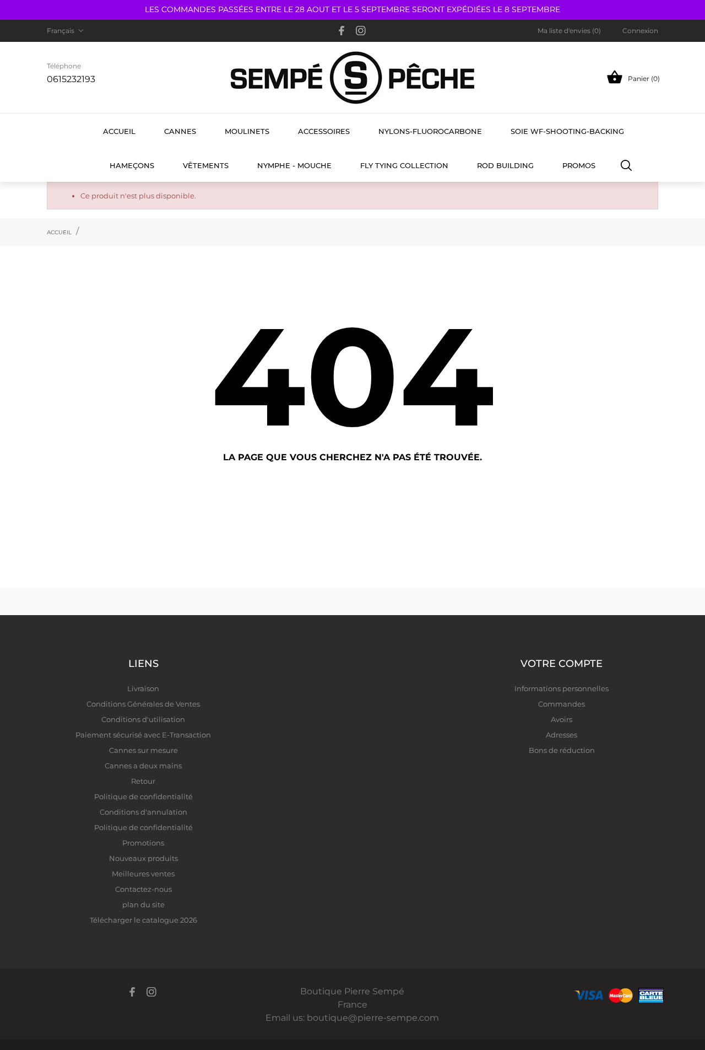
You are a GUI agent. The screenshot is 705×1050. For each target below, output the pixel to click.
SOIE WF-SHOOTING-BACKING (567, 131)
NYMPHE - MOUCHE (294, 165)
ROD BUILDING (505, 165)
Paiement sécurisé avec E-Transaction (143, 734)
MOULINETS (247, 131)
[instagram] (361, 30)
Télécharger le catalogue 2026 (143, 920)
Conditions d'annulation (143, 811)
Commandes (561, 703)
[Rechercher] (626, 164)
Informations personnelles (561, 688)
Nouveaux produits (143, 858)
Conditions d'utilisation (143, 719)
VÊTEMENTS (206, 165)
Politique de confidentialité (143, 796)
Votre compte (561, 664)
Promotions (143, 842)
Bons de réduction (562, 750)
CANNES (180, 131)
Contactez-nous (143, 889)
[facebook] (342, 30)
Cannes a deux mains (143, 765)
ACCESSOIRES (324, 131)
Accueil (119, 131)
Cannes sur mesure (143, 750)
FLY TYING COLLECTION (404, 165)
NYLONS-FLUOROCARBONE (430, 131)
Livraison (143, 688)
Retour (143, 781)
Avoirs (561, 719)
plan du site (143, 904)
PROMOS (578, 165)
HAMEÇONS (132, 165)
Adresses (561, 734)
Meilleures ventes (143, 873)
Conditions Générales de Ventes (143, 703)
